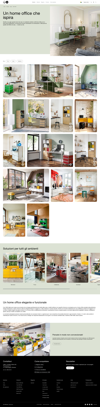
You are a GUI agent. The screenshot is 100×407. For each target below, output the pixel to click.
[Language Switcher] (93, 2)
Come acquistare (53, 2)
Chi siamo (47, 2)
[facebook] (87, 404)
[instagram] (85, 404)
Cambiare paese (11, 404)
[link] (6, 383)
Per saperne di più (57, 343)
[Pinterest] (91, 404)
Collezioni (38, 2)
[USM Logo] (5, 2)
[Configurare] (22, 95)
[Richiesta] (22, 92)
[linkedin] (89, 404)
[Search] (96, 2)
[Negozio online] (22, 89)
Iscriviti (69, 367)
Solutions (33, 2)
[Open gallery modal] (14, 80)
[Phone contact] (91, 2)
